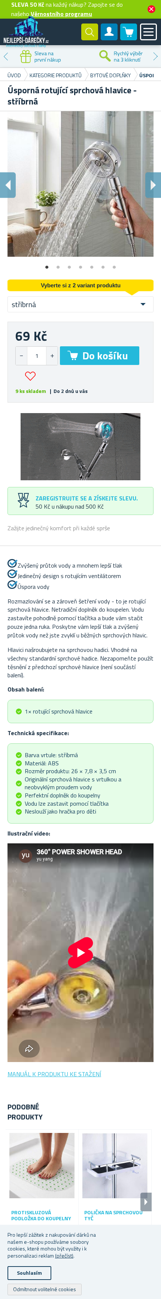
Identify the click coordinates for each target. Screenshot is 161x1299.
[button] (52, 356)
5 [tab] (91, 264)
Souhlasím (29, 1273)
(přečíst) (64, 1255)
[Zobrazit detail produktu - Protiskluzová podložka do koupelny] (42, 1166)
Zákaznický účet (109, 38)
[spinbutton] (37, 356)
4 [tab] (80, 264)
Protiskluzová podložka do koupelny (41, 1215)
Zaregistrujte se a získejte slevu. (87, 498)
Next (155, 56)
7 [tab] (114, 264)
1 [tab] (47, 264)
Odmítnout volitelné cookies (44, 1289)
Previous (5, 56)
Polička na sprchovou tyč (113, 1215)
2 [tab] (58, 264)
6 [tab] (103, 264)
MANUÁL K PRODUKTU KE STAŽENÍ (54, 1074)
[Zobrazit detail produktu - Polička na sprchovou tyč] (115, 1166)
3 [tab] (69, 264)
